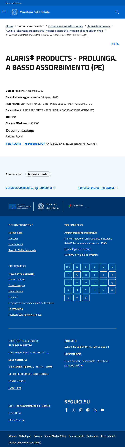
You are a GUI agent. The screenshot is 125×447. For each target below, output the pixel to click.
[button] (117, 12)
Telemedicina (15, 309)
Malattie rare (15, 291)
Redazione (92, 436)
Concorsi (13, 238)
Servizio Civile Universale (22, 250)
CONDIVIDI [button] (46, 188)
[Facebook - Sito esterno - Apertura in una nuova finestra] (66, 410)
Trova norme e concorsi (21, 274)
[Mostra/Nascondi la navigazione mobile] (4, 12)
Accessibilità (108, 436)
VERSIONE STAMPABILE (19, 188)
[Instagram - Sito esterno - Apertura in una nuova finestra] (81, 410)
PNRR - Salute (16, 279)
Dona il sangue (16, 285)
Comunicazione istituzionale (65, 26)
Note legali (25, 436)
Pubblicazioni (15, 244)
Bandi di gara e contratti (77, 249)
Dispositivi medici (38, 174)
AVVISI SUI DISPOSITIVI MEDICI (96, 188)
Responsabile (76, 436)
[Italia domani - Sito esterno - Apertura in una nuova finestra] (79, 206)
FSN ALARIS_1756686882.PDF (25, 143)
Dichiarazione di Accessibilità (24, 442)
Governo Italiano (13, 3)
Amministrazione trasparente (80, 233)
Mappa (12, 436)
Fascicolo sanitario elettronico (24, 315)
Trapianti (13, 297)
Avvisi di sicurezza (98, 26)
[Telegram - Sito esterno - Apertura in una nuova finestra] (88, 410)
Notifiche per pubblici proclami (81, 255)
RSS (113, 43)
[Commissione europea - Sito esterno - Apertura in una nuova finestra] (19, 206)
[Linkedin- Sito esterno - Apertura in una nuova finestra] (95, 410)
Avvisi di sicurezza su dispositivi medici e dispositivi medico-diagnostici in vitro (54, 30)
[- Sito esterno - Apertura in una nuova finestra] (102, 410)
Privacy (38, 436)
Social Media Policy (55, 436)
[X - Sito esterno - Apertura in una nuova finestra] (74, 410)
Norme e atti (15, 233)
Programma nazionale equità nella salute (31, 303)
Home (9, 26)
